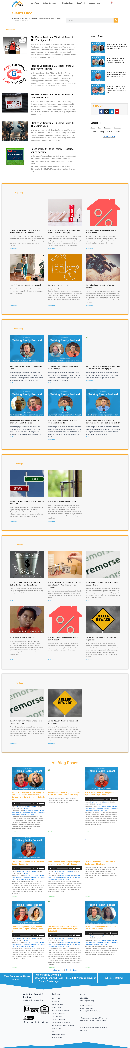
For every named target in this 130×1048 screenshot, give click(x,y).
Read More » (13, 248)
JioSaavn (33, 812)
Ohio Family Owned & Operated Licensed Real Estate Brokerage (49, 978)
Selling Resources (50, 3)
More (32, 814)
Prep (99, 128)
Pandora (19, 812)
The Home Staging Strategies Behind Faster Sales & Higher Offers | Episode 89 (27, 929)
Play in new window (23, 806)
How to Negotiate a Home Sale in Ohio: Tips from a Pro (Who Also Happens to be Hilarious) (64, 584)
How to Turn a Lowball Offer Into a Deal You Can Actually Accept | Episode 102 (117, 46)
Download (33, 806)
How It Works (34, 3)
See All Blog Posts (109, 137)
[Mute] (37, 804)
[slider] (41, 803)
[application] (28, 804)
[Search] (116, 20)
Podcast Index (16, 814)
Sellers (93, 128)
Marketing (107, 128)
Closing (101, 132)
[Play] (14, 804)
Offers (94, 132)
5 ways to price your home (58, 285)
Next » (75, 970)
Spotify (36, 810)
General (117, 132)
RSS (28, 814)
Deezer (23, 814)
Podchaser (41, 812)
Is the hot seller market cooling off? (23, 637)
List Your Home (94, 3)
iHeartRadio (26, 812)
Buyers (109, 132)
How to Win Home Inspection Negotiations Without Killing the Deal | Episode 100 (117, 74)
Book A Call (81, 3)
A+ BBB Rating (114, 978)
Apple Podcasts (28, 810)
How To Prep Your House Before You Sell (25, 285)
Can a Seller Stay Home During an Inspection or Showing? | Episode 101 (115, 60)
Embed (26, 808)
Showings (117, 128)
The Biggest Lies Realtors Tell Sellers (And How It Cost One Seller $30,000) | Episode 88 (63, 929)
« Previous (56, 970)
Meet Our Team (67, 3)
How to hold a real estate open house (62, 501)
